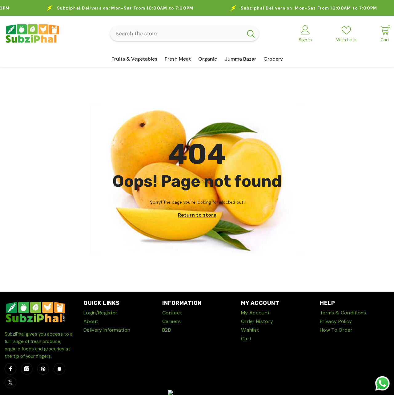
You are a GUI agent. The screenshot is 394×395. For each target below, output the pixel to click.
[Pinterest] (43, 369)
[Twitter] (10, 382)
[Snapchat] (59, 369)
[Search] (184, 33)
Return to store (197, 215)
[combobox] (176, 33)
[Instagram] (27, 369)
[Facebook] (10, 369)
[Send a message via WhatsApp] (382, 383)
